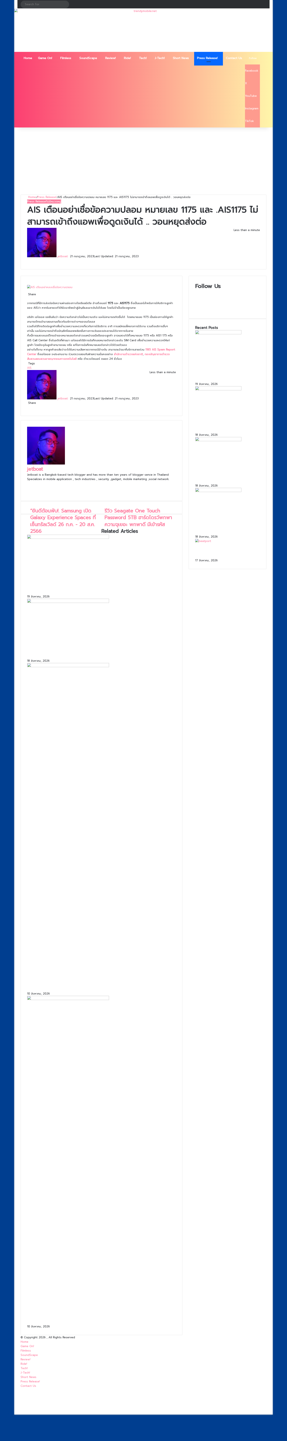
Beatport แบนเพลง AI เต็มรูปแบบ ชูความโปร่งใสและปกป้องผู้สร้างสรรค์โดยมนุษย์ (225, 550)
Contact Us (234, 58)
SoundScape (88, 58)
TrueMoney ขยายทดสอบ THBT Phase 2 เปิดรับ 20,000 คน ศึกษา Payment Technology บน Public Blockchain (98, 651)
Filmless (65, 58)
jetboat (63, 256)
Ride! (127, 58)
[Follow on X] (69, 256)
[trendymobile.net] (143, 30)
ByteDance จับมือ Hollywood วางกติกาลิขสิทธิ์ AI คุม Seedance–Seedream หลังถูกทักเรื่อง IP (227, 476)
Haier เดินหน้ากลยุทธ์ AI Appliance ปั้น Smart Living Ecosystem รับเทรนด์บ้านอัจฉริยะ (100, 1317)
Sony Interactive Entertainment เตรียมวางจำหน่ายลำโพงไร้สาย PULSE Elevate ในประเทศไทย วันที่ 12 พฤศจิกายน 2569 (94, 587)
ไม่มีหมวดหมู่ (53, 201)
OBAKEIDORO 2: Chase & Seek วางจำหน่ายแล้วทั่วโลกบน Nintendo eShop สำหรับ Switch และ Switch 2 (100, 985)
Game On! (45, 58)
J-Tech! (160, 58)
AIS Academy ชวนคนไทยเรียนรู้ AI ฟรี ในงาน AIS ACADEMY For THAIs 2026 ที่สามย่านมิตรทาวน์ (227, 526)
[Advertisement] (143, 161)
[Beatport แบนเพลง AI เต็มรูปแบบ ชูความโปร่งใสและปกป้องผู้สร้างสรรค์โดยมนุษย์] (203, 541)
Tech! (143, 58)
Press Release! (207, 58)
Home (28, 58)
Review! (110, 58)
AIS (29, 368)
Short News (181, 58)
